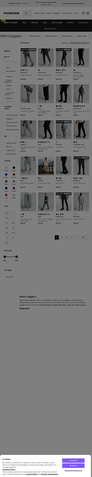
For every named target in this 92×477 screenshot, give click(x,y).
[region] (45, 466)
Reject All (73, 465)
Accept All (73, 460)
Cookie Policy (32, 474)
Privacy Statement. (49, 474)
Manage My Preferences (73, 470)
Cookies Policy (8, 469)
